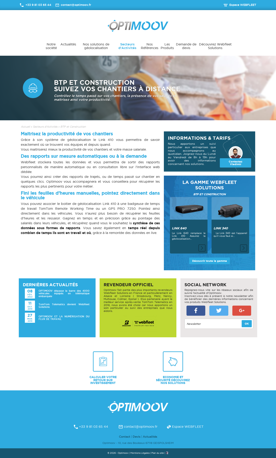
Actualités (68, 44)
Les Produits (167, 46)
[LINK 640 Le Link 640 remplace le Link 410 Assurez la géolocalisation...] (189, 206)
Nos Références (149, 46)
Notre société (51, 46)
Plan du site (157, 453)
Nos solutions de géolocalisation (96, 46)
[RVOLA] (167, 453)
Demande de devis (186, 46)
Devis (136, 436)
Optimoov (138, 25)
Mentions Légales (140, 453)
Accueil (25, 126)
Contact (124, 436)
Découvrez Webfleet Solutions (215, 46)
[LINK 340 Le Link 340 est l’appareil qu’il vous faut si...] (230, 209)
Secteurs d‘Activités (127, 46)
